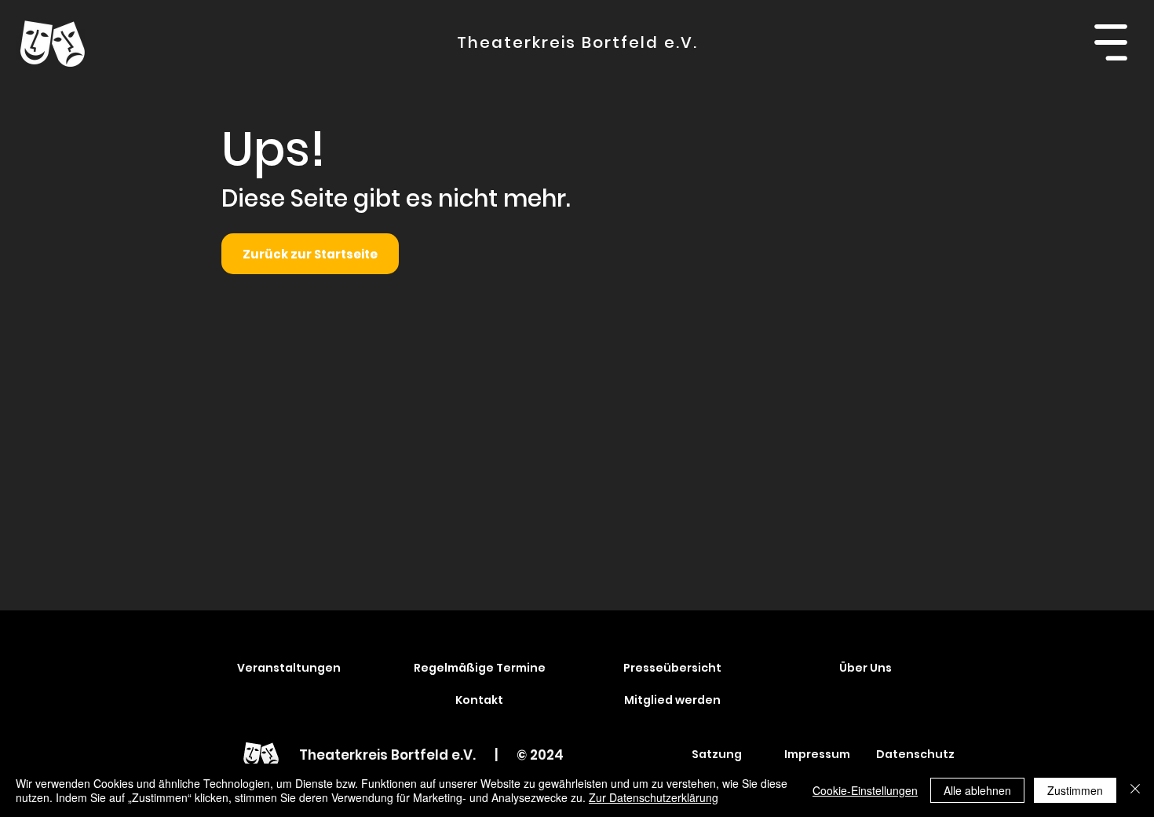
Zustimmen (1075, 790)
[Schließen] (1135, 790)
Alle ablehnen (977, 790)
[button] (1110, 42)
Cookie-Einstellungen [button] (865, 790)
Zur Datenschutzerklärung (653, 797)
